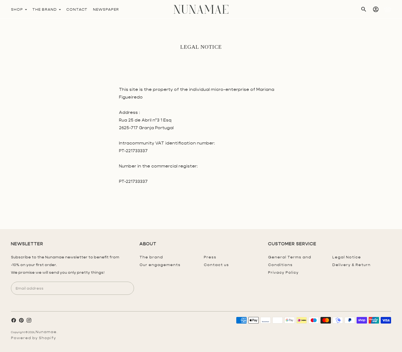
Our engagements (159, 264)
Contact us (216, 264)
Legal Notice (346, 257)
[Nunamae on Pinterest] (21, 320)
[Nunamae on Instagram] (29, 320)
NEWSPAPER (106, 9)
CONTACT (77, 9)
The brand (151, 257)
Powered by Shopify (33, 337)
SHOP (17, 9)
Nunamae (46, 331)
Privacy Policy (283, 272)
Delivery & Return (351, 264)
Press (210, 257)
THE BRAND (44, 9)
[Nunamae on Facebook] (13, 320)
